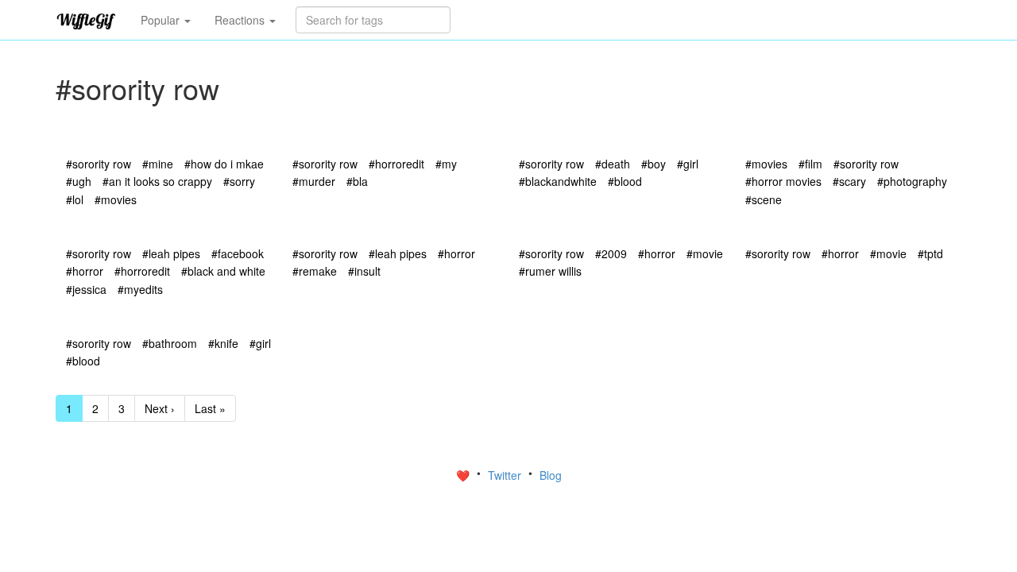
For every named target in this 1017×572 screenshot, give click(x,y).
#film (810, 164)
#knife (223, 343)
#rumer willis (550, 271)
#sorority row (98, 164)
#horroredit (396, 164)
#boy (653, 164)
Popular (162, 20)
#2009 (611, 253)
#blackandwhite (558, 181)
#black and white (223, 271)
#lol (74, 199)
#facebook (237, 253)
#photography (912, 181)
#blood (625, 181)
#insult (364, 271)
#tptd (930, 253)
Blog (550, 475)
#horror (84, 271)
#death (612, 164)
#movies (116, 199)
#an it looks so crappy (157, 181)
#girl (687, 164)
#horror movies (783, 181)
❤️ (464, 475)
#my (446, 164)
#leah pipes (171, 253)
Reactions (241, 20)
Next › (160, 408)
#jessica (86, 289)
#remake (314, 271)
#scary (849, 181)
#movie (704, 253)
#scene (763, 199)
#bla (357, 181)
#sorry (239, 181)
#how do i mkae (224, 164)
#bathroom (169, 343)
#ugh (78, 181)
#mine (157, 164)
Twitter (506, 475)
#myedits (140, 289)
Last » (210, 408)
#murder (313, 181)
